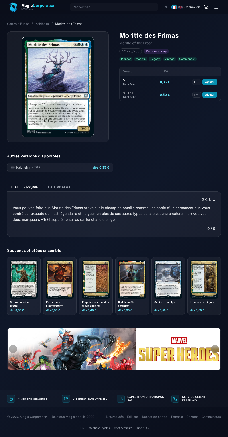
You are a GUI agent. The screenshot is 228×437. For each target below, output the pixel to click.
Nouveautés (115, 417)
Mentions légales (99, 428)
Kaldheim (42, 24)
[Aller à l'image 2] (216, 331)
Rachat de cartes (154, 417)
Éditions (132, 417)
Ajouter (209, 82)
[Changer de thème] (166, 7)
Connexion (192, 7)
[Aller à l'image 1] (211, 331)
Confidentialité (123, 428)
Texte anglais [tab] (58, 187)
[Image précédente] (13, 349)
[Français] (174, 7)
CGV (81, 428)
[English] (180, 7)
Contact (192, 417)
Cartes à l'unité (18, 24)
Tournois (177, 417)
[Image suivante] (215, 349)
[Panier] (206, 7)
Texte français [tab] (24, 187)
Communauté (211, 417)
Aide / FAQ (142, 428)
